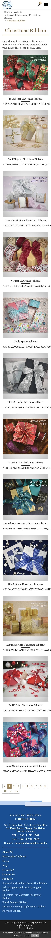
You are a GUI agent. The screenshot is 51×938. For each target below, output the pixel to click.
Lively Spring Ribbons (25, 341)
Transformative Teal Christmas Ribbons (25, 523)
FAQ (4, 865)
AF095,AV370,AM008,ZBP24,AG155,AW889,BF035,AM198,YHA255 (25, 225)
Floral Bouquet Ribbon (14, 902)
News (5, 861)
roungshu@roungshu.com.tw (30, 843)
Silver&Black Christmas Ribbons (25, 402)
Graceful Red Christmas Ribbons (25, 462)
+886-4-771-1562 (28, 835)
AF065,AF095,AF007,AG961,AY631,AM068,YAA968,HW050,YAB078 (25, 286)
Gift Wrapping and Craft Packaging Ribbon (21, 889)
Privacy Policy (26, 928)
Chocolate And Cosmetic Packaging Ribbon (21, 896)
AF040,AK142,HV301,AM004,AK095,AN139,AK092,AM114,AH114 (25, 407)
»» (16, 791)
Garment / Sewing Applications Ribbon (23, 906)
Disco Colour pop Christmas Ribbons (25, 766)
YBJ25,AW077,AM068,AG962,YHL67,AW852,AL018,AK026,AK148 (25, 650)
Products (17, 12)
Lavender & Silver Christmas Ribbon (25, 220)
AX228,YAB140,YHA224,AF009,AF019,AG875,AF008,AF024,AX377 (25, 104)
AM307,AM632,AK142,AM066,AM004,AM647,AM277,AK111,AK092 (25, 164)
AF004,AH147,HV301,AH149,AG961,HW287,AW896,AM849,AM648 (25, 710)
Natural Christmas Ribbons (25, 280)
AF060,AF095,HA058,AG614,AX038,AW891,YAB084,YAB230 (25, 346)
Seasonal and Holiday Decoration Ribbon (24, 883)
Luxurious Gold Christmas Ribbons (25, 644)
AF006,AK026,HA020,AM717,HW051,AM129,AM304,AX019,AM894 (25, 589)
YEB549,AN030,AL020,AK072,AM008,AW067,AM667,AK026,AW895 (25, 468)
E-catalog (8, 869)
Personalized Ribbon (14, 856)
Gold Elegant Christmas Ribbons (25, 159)
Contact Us (8, 874)
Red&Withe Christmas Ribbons (25, 705)
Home (7, 12)
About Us (7, 851)
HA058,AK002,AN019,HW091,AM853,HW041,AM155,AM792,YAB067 (25, 771)
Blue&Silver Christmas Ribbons (25, 584)
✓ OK (35, 935)
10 (5, 791)
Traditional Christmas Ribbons (25, 98)
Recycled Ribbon (11, 910)
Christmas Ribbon (16, 20)
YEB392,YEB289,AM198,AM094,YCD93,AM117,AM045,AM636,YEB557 (25, 528)
